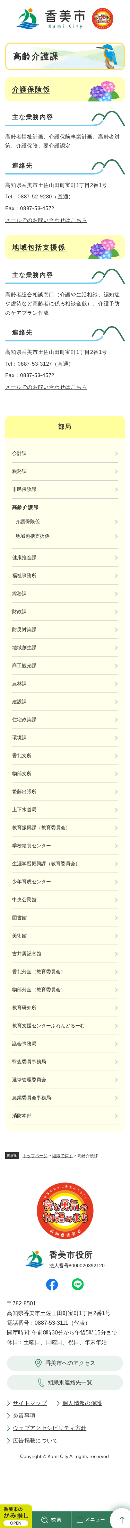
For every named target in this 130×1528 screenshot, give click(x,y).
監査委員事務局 (29, 1061)
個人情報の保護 (82, 1403)
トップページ (35, 1155)
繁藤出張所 (24, 791)
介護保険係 (31, 89)
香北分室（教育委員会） (39, 971)
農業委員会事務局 (31, 1097)
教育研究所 (24, 1007)
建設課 (19, 701)
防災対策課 (24, 629)
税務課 (19, 471)
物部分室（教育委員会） (39, 989)
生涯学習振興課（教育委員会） (46, 863)
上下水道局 (24, 809)
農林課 (19, 683)
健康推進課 (24, 557)
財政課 (19, 611)
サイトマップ (30, 1403)
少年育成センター (31, 881)
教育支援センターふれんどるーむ (48, 1025)
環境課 (19, 737)
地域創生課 (24, 647)
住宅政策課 (24, 719)
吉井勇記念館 (26, 953)
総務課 (19, 593)
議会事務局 (24, 1043)
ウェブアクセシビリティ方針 (49, 1428)
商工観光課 (24, 665)
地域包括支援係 (39, 247)
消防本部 (22, 1115)
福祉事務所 (24, 575)
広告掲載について (35, 1441)
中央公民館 (24, 899)
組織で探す (62, 1155)
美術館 (19, 935)
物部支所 (22, 773)
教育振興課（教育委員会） (41, 827)
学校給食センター (31, 845)
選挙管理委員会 (29, 1079)
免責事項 (24, 1416)
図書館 (19, 917)
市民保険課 (24, 489)
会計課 (19, 453)
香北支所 (22, 755)
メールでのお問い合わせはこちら (46, 220)
